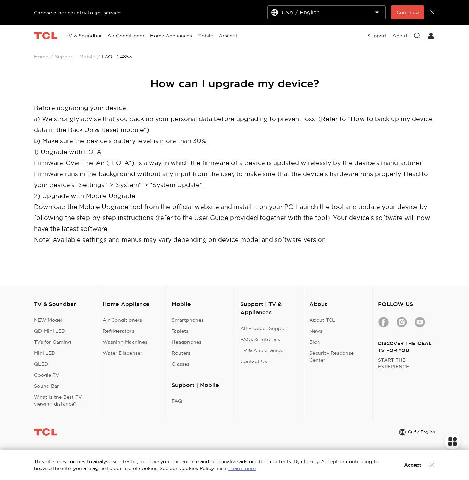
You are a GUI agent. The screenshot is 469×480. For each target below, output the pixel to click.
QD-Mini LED (49, 331)
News (315, 331)
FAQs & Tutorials (260, 339)
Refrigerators (118, 331)
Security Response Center (331, 356)
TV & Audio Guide (261, 350)
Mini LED (44, 353)
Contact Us (253, 361)
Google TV (46, 375)
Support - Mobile (75, 57)
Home (41, 57)
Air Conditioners (122, 320)
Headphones (187, 342)
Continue (408, 12)
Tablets (180, 331)
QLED (41, 364)
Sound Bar (46, 386)
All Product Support (264, 328)
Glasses (181, 364)
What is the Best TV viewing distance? (58, 400)
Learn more (242, 468)
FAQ (177, 401)
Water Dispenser (122, 353)
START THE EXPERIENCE (393, 363)
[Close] (432, 465)
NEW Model (48, 320)
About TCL (322, 320)
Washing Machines (125, 342)
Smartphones (188, 320)
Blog (314, 342)
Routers (181, 353)
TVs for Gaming (52, 342)
